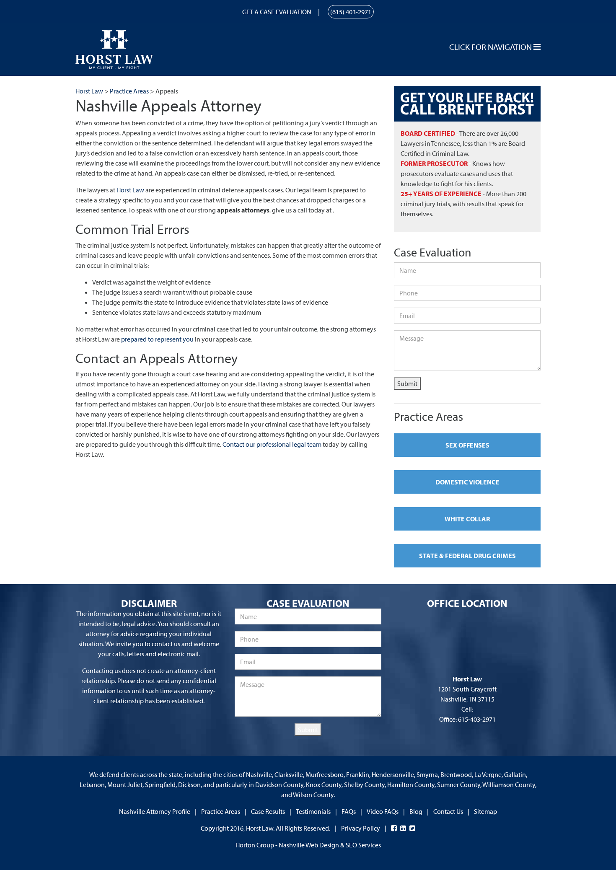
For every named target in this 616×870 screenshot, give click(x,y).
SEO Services (363, 845)
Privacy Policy (360, 828)
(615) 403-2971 (350, 12)
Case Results (268, 811)
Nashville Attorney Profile (154, 811)
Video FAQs (383, 811)
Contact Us (448, 811)
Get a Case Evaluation (276, 12)
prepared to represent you (157, 339)
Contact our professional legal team (272, 444)
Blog (415, 811)
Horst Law (130, 190)
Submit (407, 383)
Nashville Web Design (309, 845)
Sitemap (485, 811)
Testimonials (313, 811)
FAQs (349, 811)
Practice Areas (220, 811)
